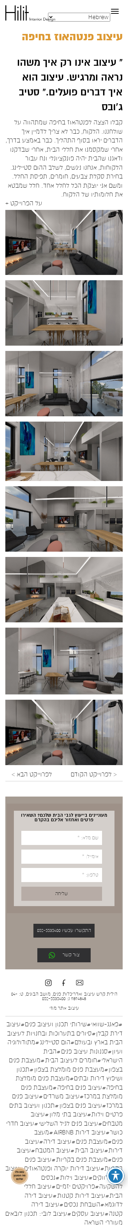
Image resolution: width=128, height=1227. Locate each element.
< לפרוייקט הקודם (94, 774)
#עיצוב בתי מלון (70, 1114)
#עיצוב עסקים (90, 1213)
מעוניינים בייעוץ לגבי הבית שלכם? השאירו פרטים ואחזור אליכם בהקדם (64, 817)
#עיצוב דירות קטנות (83, 1195)
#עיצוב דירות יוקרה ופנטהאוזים (64, 1168)
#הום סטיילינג (57, 1042)
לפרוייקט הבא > (32, 774)
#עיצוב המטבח (54, 1150)
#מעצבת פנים (94, 1141)
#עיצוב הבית (91, 1150)
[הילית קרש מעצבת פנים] (30, 13)
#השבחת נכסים (84, 1204)
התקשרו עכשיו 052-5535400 (64, 930)
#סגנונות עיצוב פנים (86, 1051)
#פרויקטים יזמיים (77, 1186)
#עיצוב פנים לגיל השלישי (70, 1123)
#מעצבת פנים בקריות (84, 1159)
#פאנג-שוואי (106, 1024)
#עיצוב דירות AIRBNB (82, 1132)
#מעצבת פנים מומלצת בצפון (71, 1069)
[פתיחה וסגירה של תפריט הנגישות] (115, 1175)
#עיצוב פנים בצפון (82, 1105)
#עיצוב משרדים (63, 1096)
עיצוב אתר (68, 1008)
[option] (64, 242)
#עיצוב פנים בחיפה (81, 1087)
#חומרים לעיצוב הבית (73, 1060)
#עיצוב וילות (76, 1177)
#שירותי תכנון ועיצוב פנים (58, 1024)
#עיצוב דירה (59, 1141)
